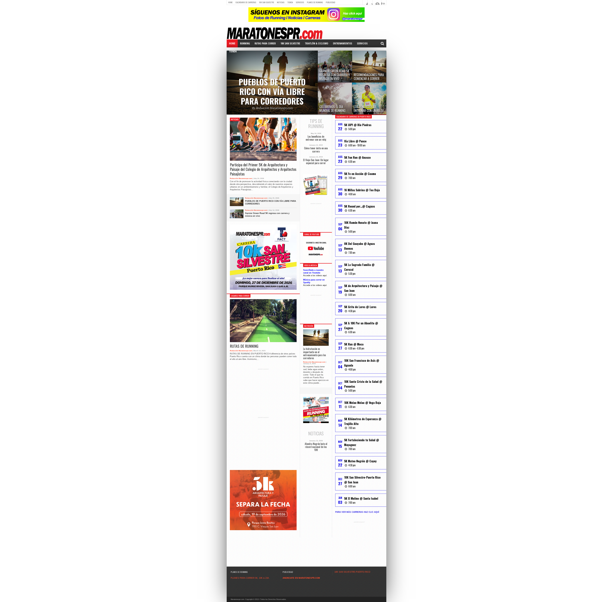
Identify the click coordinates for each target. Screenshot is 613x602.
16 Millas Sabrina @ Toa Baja (362, 190)
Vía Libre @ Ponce (355, 141)
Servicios (300, 2)
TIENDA (233, 51)
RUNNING (245, 43)
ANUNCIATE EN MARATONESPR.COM (301, 578)
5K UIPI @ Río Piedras (357, 125)
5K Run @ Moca (353, 344)
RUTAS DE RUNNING (244, 346)
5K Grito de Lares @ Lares (360, 307)
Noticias (280, 2)
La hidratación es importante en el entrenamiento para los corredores (314, 353)
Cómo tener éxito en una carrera (316, 150)
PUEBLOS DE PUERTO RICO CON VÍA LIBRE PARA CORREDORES (270, 202)
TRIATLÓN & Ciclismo (316, 43)
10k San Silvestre (266, 2)
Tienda (290, 2)
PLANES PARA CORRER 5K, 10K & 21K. (250, 578)
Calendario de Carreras (245, 2)
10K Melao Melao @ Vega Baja (362, 403)
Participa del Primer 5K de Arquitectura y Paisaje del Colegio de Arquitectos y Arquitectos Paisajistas (263, 169)
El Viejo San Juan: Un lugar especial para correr (316, 162)
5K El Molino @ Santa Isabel (361, 498)
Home (230, 2)
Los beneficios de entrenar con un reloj (316, 138)
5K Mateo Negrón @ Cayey (360, 461)
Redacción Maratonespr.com (241, 178)
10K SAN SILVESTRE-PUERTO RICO (352, 572)
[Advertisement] (263, 390)
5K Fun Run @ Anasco (357, 157)
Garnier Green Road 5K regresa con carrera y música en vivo (267, 214)
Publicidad (330, 2)
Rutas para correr (265, 43)
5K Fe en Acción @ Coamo (360, 174)
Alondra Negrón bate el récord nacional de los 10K (316, 447)
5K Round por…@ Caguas (359, 206)
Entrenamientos (342, 43)
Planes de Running (315, 2)
